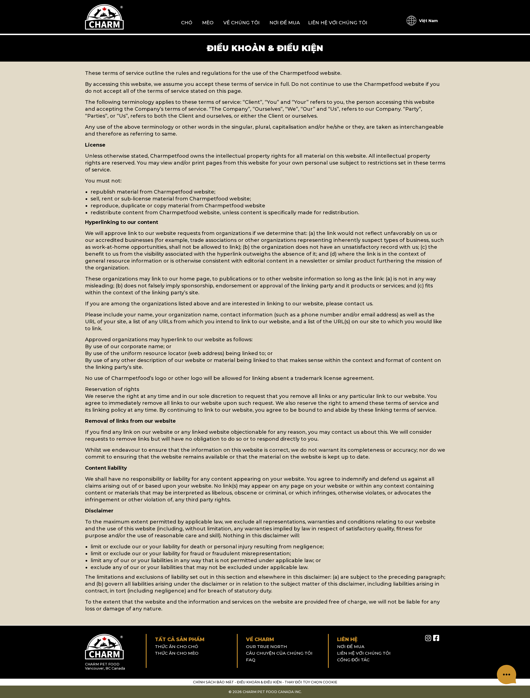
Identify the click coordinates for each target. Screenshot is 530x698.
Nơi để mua (284, 22)
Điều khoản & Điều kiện (259, 682)
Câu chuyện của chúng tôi (279, 653)
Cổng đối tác (353, 659)
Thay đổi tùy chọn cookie (311, 682)
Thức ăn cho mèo (176, 653)
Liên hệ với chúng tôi (337, 22)
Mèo (207, 22)
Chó (186, 22)
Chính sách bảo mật (213, 682)
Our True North (266, 646)
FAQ (250, 659)
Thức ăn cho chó (176, 646)
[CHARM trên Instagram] (428, 638)
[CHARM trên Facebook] (436, 638)
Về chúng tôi (241, 22)
